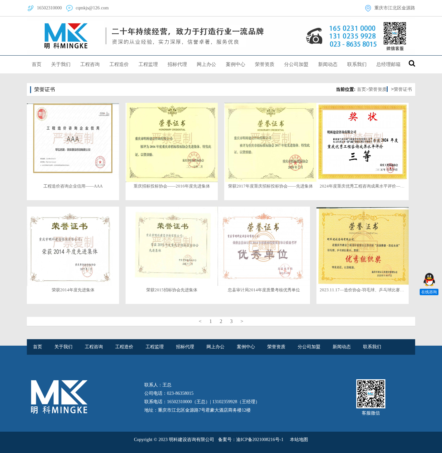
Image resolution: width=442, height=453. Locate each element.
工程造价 (119, 64)
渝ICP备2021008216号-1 (259, 439)
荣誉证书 (403, 89)
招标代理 (177, 64)
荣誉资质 (264, 64)
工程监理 (148, 64)
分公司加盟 (296, 64)
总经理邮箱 (388, 64)
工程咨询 (90, 64)
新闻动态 (327, 64)
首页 (36, 64)
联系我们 (357, 64)
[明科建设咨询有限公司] (221, 35)
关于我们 (61, 64)
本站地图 (299, 439)
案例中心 (235, 64)
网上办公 (206, 64)
